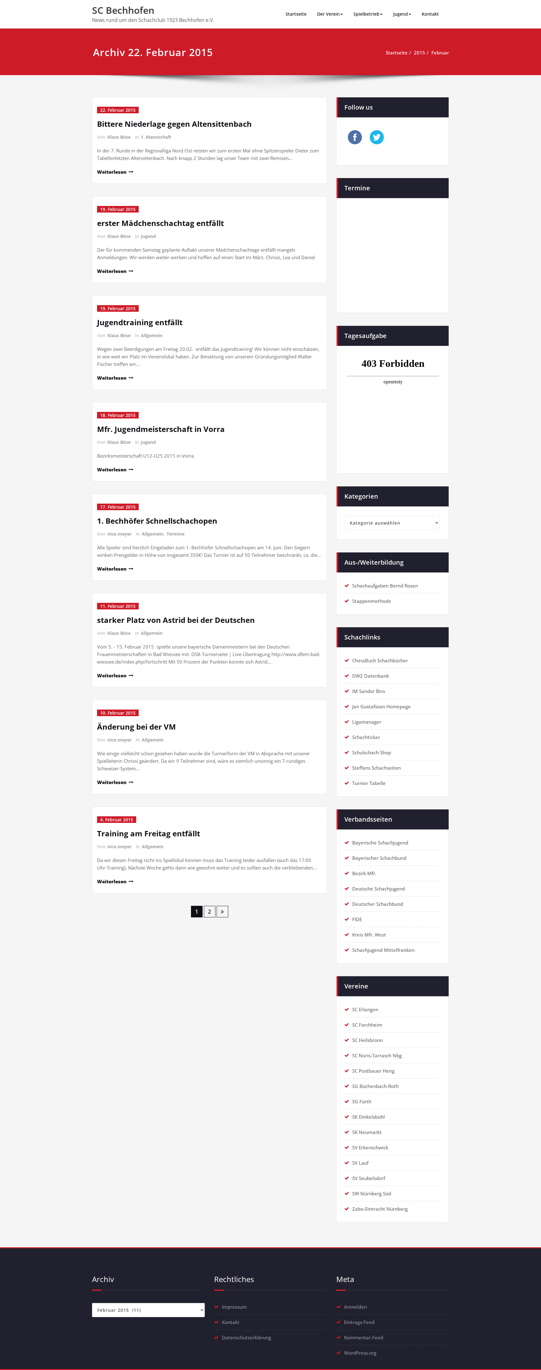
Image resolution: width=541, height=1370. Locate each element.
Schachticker (366, 737)
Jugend (400, 14)
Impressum (234, 1307)
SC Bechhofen (123, 10)
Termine (175, 534)
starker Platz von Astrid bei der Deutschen (176, 620)
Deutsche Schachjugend (378, 888)
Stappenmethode (371, 601)
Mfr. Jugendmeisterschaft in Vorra (161, 429)
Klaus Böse (119, 137)
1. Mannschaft (156, 137)
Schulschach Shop (371, 752)
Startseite (296, 14)
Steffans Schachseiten (376, 768)
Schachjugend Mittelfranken (383, 950)
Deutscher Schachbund (377, 904)
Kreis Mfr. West (369, 934)
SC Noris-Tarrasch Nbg (377, 1055)
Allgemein (151, 335)
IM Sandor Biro (368, 691)
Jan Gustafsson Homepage (381, 706)
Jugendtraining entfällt (140, 322)
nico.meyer (119, 534)
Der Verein (328, 14)
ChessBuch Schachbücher (380, 660)
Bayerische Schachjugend (380, 842)
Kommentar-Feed (363, 1337)
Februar (440, 52)
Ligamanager (366, 722)
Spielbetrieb (366, 14)
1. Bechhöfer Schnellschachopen (157, 521)
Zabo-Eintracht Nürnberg (380, 1209)
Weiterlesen (111, 172)
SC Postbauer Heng (373, 1071)
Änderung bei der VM (136, 726)
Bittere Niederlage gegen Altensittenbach (174, 124)
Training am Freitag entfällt (148, 833)
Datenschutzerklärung (246, 1337)
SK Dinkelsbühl (368, 1117)
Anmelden (355, 1307)
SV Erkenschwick (370, 1147)
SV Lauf (360, 1163)
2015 (419, 52)
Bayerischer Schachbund (379, 858)
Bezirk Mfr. (364, 873)
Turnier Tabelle (369, 783)
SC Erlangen (365, 1009)
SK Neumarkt (367, 1132)
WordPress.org (360, 1353)
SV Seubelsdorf (368, 1178)
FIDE (357, 919)
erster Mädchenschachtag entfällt (160, 223)
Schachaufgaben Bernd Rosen (385, 585)
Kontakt (430, 14)
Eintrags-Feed (359, 1322)
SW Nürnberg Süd (371, 1193)
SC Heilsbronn (367, 1040)
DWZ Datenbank (370, 676)
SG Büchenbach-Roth (375, 1086)
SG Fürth (361, 1101)
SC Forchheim (367, 1025)
